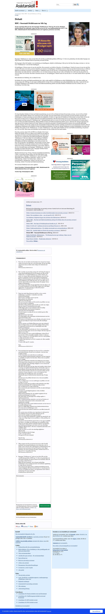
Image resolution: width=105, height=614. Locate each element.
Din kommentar (20, 476)
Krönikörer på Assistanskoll (23, 606)
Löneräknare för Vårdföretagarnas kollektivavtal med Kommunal (31, 596)
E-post (18, 526)
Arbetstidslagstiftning (23, 588)
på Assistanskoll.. (60, 543)
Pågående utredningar (23, 581)
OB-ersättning (22, 586)
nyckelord (18, 542)
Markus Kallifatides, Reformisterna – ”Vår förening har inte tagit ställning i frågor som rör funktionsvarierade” (48, 235)
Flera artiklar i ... (32, 241)
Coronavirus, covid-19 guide (25, 567)
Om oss (44, 10)
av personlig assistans (29, 537)
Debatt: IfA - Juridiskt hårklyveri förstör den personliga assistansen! (43, 230)
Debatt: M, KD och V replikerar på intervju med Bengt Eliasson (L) (43, 226)
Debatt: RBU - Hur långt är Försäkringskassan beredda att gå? (41, 223)
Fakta (37, 10)
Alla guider (21, 570)
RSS (37, 526)
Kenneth (73, 534)
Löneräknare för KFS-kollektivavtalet (28, 600)
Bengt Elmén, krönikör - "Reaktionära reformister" (39, 239)
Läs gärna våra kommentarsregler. (26, 508)
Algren (74, 539)
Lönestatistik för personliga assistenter (28, 584)
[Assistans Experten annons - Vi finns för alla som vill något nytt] (44, 55)
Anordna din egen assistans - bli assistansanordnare (31, 556)
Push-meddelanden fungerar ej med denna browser (29, 514)
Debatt (28, 205)
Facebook (25, 526)
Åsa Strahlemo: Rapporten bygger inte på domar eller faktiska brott (43, 217)
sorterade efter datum (29, 541)
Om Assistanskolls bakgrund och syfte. (25, 534)
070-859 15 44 (83, 534)
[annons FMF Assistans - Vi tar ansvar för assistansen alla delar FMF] (24, 110)
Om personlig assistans (24, 575)
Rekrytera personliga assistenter (26, 560)
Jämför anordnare (20, 10)
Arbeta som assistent (23, 563)
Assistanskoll (18, 13)
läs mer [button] (49, 611)
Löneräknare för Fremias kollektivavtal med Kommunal (32, 594)
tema (45, 541)
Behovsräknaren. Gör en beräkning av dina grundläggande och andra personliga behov (33, 550)
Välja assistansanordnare (24, 553)
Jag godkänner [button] (96, 611)
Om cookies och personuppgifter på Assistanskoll (65, 546)
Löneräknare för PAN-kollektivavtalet (28, 602)
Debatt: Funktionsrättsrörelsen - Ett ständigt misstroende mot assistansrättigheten (46, 228)
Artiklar (30, 10)
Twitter (31, 526)
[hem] (26, 7)
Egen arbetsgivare (22, 558)
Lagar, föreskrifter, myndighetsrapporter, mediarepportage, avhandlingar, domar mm (33, 578)
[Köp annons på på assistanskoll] (60, 179)
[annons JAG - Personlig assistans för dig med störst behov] (80, 154)
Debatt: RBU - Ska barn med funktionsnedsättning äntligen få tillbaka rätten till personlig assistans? (51, 220)
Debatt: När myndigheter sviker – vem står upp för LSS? (40, 215)
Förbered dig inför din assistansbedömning (29, 547)
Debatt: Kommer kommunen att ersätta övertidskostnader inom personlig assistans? (47, 213)
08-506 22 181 (58, 536)
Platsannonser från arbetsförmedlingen (28, 565)
